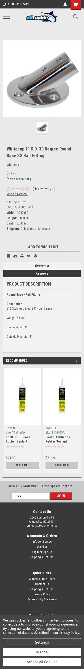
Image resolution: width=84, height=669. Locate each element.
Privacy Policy (42, 594)
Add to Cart (22, 465)
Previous (71, 360)
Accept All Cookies (42, 661)
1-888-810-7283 (18, 4)
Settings (42, 642)
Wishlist (42, 546)
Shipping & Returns (42, 557)
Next (77, 360)
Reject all (42, 652)
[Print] (22, 256)
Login (35, 552)
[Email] (15, 256)
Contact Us (42, 584)
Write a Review (17, 194)
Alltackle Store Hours (42, 578)
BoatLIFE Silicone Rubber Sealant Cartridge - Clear (18, 441)
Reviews (42, 273)
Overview (42, 266)
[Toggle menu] (6, 17)
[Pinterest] (35, 256)
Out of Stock (62, 465)
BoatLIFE (11, 428)
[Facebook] (8, 256)
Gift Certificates (42, 541)
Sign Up (47, 552)
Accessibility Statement (42, 599)
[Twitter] (28, 256)
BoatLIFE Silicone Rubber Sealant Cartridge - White (57, 441)
